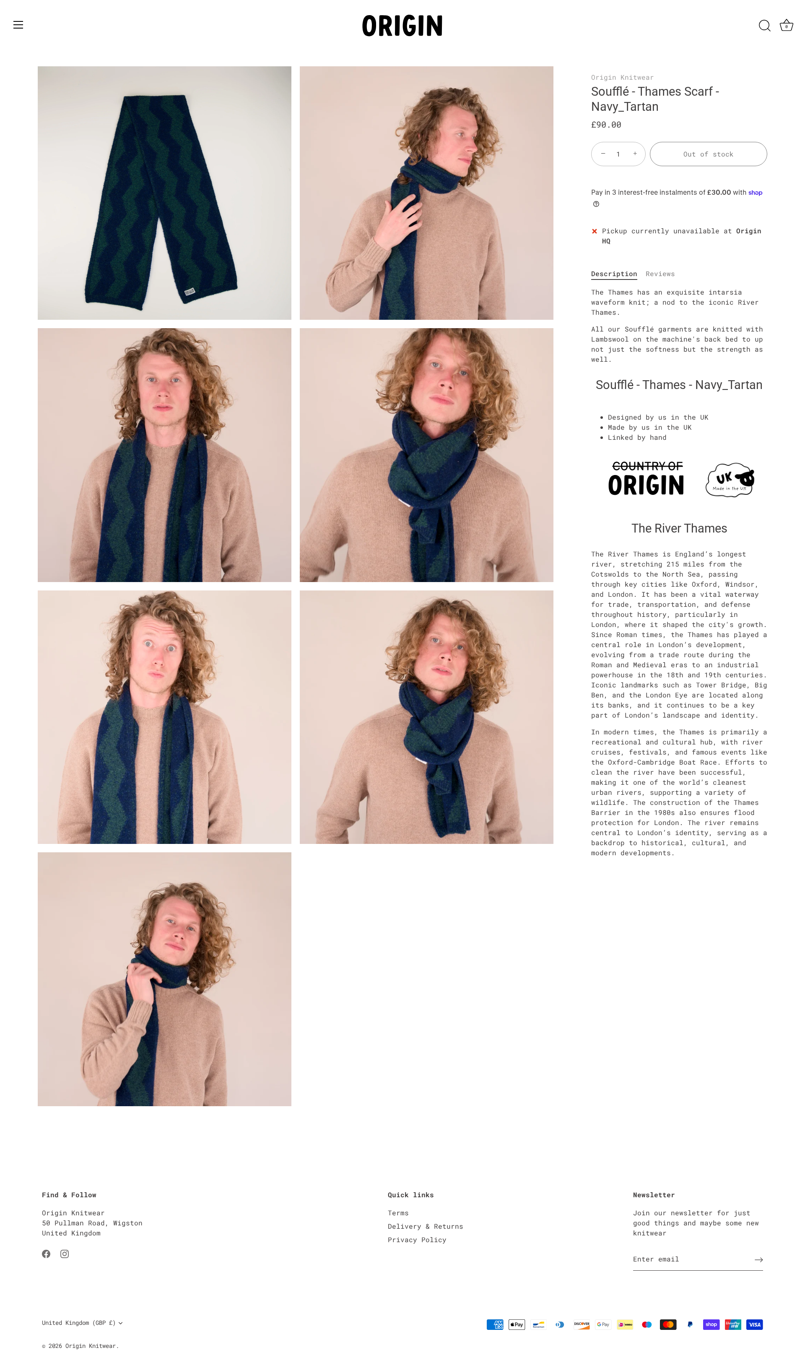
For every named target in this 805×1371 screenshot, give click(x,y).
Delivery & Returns (425, 1226)
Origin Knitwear (622, 77)
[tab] (618, 274)
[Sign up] (759, 1259)
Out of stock (708, 153)
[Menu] (18, 25)
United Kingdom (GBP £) (79, 1323)
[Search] (765, 26)
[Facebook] (46, 1252)
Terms (398, 1212)
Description (614, 273)
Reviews (660, 273)
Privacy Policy (417, 1239)
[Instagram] (64, 1252)
